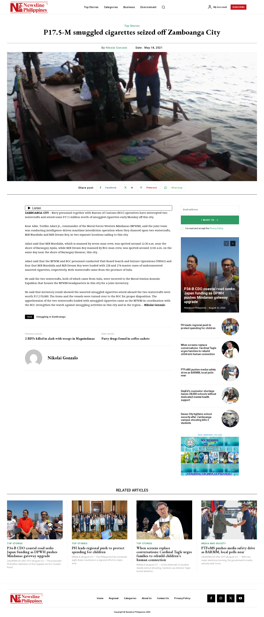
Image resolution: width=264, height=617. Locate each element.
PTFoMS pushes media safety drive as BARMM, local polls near (198, 372)
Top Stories (132, 25)
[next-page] (232, 243)
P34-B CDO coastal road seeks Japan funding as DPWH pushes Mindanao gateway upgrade (209, 295)
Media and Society (213, 543)
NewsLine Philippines (195, 307)
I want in (207, 220)
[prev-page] (226, 243)
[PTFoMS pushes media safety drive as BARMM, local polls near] (230, 372)
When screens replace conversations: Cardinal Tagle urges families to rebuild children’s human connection (198, 349)
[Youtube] (240, 598)
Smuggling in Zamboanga (50, 316)
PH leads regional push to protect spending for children (198, 327)
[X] (231, 598)
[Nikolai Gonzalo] (33, 358)
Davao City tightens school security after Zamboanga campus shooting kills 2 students (196, 418)
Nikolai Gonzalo (116, 47)
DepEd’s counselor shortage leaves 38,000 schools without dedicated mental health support (198, 395)
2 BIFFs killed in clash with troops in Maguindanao (60, 339)
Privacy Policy (216, 228)
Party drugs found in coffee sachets (125, 339)
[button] (163, 7)
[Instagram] (221, 598)
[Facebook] (211, 598)
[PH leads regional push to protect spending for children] (230, 326)
